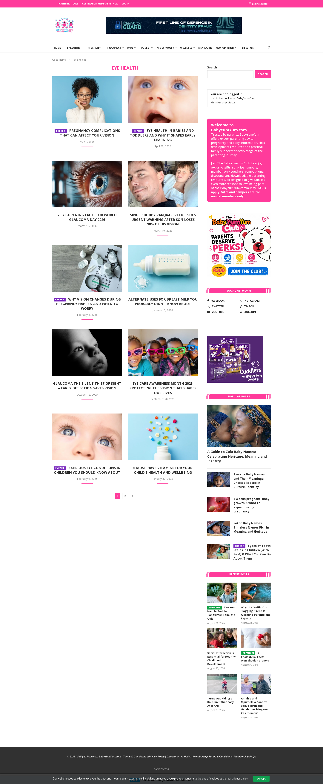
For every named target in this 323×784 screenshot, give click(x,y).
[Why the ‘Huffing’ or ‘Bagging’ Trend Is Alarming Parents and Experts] (256, 593)
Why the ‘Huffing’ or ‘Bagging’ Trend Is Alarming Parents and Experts (255, 613)
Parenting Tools (68, 3)
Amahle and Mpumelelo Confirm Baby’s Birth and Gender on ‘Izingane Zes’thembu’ (254, 706)
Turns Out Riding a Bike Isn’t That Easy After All (220, 702)
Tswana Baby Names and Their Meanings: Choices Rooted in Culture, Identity (249, 480)
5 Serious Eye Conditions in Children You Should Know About (87, 470)
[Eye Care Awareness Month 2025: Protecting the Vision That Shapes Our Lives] (163, 352)
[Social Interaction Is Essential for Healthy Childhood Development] (222, 638)
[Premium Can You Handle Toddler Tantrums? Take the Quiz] (222, 593)
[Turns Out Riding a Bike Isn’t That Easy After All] (222, 684)
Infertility (94, 47)
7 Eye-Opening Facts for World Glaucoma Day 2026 (87, 217)
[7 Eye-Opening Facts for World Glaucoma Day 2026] (87, 184)
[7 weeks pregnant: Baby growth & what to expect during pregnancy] (218, 504)
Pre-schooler (165, 47)
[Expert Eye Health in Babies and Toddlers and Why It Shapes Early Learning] (163, 99)
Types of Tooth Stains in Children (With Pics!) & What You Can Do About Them (252, 552)
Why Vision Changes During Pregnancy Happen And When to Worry (88, 304)
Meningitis (205, 47)
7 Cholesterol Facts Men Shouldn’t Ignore (255, 656)
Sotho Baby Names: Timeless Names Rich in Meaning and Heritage (251, 527)
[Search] (269, 48)
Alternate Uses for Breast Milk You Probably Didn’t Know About (162, 301)
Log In (125, 3)
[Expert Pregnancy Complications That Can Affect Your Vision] (87, 99)
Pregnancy (114, 47)
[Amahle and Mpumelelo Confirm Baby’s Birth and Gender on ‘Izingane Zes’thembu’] (256, 684)
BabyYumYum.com (110, 756)
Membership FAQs (245, 756)
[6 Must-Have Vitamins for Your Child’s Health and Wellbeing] (163, 437)
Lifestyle (248, 47)
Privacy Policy (156, 756)
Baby (130, 47)
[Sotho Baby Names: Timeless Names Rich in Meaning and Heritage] (218, 528)
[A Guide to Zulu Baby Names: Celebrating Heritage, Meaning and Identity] (239, 426)
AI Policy (186, 756)
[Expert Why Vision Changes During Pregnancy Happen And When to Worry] (87, 268)
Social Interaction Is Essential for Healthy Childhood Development (221, 658)
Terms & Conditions (134, 756)
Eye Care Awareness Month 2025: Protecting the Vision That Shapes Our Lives (162, 388)
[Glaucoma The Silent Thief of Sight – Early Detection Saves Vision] (87, 352)
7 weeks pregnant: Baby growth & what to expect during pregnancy (251, 505)
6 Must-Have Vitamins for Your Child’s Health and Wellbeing (162, 470)
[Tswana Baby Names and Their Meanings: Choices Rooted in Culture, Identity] (218, 479)
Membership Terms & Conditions (212, 756)
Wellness (186, 47)
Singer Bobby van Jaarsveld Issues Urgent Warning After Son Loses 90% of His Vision (163, 219)
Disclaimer (173, 756)
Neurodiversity (226, 47)
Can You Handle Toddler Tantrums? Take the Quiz (221, 613)
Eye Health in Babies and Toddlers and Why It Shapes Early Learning (163, 135)
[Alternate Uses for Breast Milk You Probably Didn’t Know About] (163, 268)
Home (57, 47)
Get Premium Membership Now (100, 3)
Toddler (144, 47)
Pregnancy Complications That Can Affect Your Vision (88, 132)
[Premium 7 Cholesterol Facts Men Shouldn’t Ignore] (256, 638)
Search (212, 67)
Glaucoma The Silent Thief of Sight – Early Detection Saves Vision (87, 385)
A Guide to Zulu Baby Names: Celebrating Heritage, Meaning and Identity (237, 456)
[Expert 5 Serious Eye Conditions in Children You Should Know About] (87, 437)
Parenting (74, 47)
